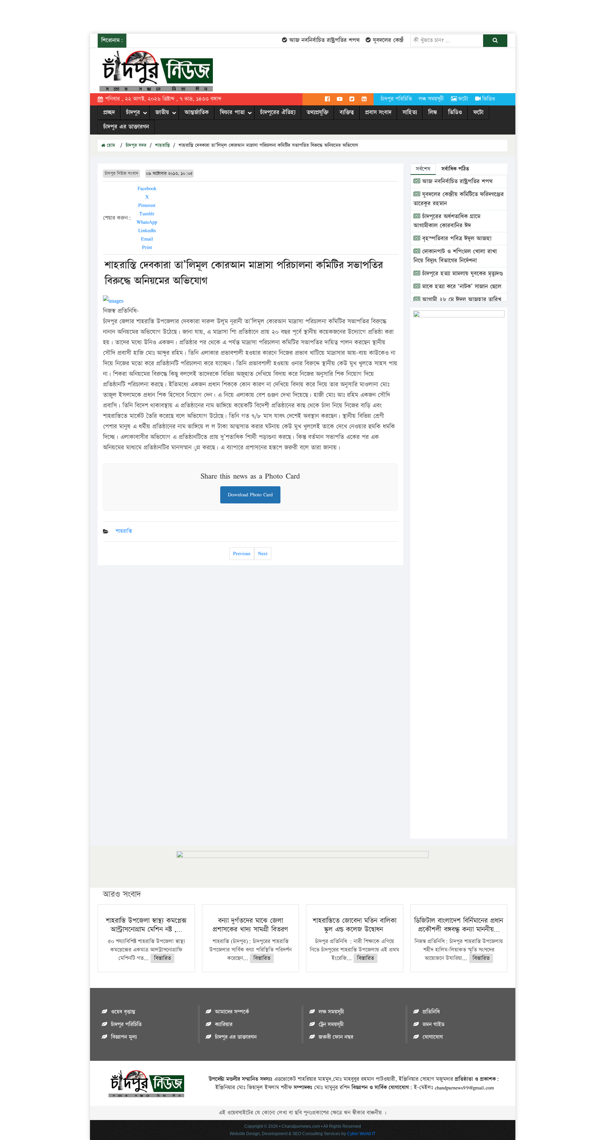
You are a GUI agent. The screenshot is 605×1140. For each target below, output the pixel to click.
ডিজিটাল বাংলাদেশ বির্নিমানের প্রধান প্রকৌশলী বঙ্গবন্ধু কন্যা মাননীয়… (458, 925)
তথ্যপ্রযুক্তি (317, 112)
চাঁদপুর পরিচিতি (396, 99)
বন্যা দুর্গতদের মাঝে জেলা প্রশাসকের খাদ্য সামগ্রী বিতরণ (250, 925)
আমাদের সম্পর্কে (232, 1012)
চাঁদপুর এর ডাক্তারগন (126, 127)
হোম (110, 145)
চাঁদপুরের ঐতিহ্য (277, 112)
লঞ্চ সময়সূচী (431, 99)
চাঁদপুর (133, 112)
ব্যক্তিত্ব (347, 112)
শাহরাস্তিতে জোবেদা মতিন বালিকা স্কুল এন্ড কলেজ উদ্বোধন (354, 925)
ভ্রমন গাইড (433, 1025)
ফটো (463, 99)
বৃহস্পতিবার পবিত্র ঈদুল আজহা (456, 238)
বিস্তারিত (162, 958)
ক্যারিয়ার (223, 1025)
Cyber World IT (361, 1133)
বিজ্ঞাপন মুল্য (124, 1037)
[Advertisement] (127, 16)
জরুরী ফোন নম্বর (336, 1037)
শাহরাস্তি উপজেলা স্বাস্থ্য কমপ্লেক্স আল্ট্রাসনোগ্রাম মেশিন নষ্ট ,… (146, 925)
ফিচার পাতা (232, 112)
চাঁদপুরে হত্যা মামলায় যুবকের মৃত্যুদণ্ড (461, 273)
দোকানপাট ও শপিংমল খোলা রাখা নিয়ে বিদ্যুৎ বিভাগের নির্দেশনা (455, 256)
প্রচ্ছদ (109, 112)
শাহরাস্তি (162, 145)
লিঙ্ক (432, 112)
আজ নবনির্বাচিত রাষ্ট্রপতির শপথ (314, 40)
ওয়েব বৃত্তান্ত (123, 1012)
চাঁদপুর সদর (136, 145)
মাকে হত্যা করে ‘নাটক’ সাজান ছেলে (460, 286)
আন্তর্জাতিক (197, 112)
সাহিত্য (410, 112)
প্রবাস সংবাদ (378, 112)
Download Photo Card (250, 494)
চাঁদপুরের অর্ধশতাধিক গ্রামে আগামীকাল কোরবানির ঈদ (446, 221)
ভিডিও (488, 99)
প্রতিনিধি (431, 1012)
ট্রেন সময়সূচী (331, 1025)
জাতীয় (162, 112)
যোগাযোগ (433, 1037)
